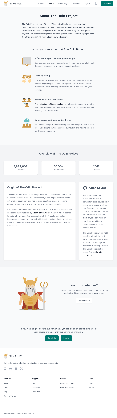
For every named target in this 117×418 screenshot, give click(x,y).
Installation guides (67, 387)
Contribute (52, 338)
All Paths (40, 4)
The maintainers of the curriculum (49, 104)
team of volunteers (42, 213)
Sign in (87, 4)
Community (62, 4)
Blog (5, 392)
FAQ (33, 383)
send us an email (96, 293)
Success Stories (10, 396)
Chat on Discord (84, 301)
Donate (66, 338)
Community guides (67, 383)
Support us (76, 4)
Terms (91, 383)
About (51, 4)
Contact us (36, 392)
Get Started (107, 4)
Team (6, 387)
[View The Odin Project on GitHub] (85, 188)
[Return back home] (13, 3)
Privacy (91, 387)
